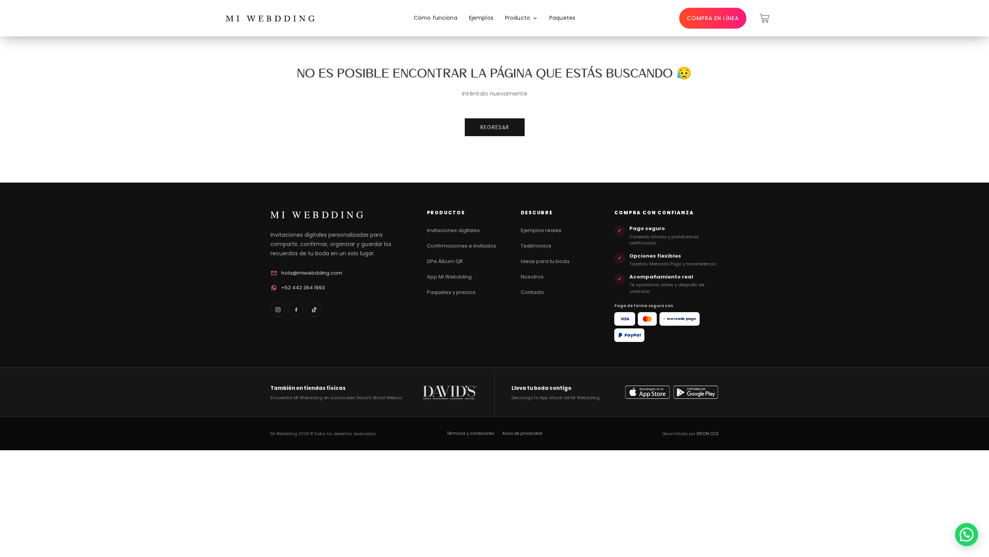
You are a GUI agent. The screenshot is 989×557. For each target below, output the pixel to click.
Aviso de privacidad (522, 433)
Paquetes (562, 18)
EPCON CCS (708, 434)
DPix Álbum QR (445, 261)
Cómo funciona (435, 18)
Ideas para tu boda (545, 261)
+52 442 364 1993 (303, 287)
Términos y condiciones (470, 433)
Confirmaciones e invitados (461, 245)
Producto (517, 18)
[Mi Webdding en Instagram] (277, 309)
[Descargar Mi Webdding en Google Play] (696, 392)
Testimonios (536, 245)
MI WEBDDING (317, 214)
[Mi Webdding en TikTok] (314, 309)
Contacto (532, 292)
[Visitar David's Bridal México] (449, 392)
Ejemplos (481, 18)
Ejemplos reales (541, 230)
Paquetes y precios (451, 292)
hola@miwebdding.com (311, 273)
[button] (966, 534)
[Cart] (764, 18)
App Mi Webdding (449, 276)
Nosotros (532, 276)
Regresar (494, 127)
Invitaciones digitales (453, 230)
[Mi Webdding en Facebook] (296, 309)
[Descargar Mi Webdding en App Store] (647, 392)
